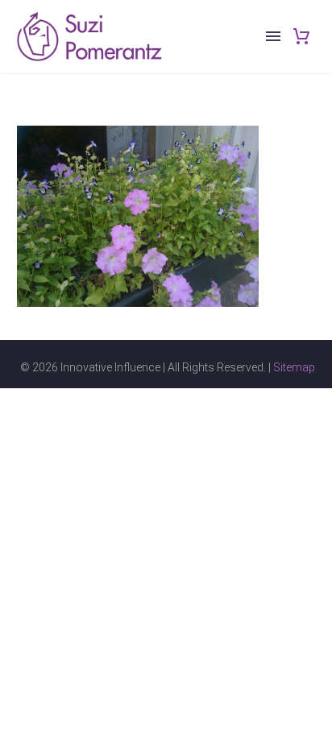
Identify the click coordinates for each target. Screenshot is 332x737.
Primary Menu (273, 36)
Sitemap (294, 367)
